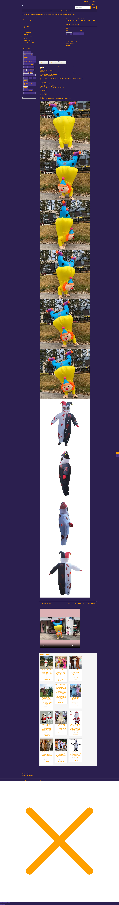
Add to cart (78, 33)
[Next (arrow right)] (3, 904)
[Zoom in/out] (1, 902)
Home (50, 10)
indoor (25, 66)
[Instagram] (25, 1)
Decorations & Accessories (27, 27)
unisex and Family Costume (28, 84)
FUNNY (25, 64)
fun (34, 61)
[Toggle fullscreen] (3, 902)
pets (34, 77)
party (30, 77)
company (26, 54)
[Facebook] (23, 1)
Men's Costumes (27, 32)
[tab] (44, 62)
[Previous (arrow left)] (1, 904)
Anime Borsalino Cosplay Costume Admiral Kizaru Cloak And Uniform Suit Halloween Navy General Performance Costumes (96, 18)
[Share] (6, 902)
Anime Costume (27, 24)
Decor (31, 54)
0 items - (92, 4)
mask (31, 72)
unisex (25, 80)
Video (62, 62)
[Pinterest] (24, 1)
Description (43, 62)
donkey (30, 61)
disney (25, 61)
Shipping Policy (25, 773)
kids (25, 69)
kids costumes (31, 69)
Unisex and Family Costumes (28, 37)
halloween (31, 64)
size (67, 30)
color (67, 28)
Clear (81, 30)
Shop (62, 10)
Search (93, 7)
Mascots (72, 43)
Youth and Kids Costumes (29, 42)
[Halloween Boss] (26, 5)
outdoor (26, 77)
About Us (56, 10)
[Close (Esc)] (8, 902)
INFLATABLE (31, 66)
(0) (49, 677)
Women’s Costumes (28, 40)
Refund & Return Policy (27, 775)
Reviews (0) (53, 62)
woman (25, 87)
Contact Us (68, 10)
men (25, 75)
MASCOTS (70, 45)
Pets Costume (27, 34)
